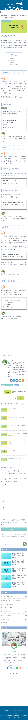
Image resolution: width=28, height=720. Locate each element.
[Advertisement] (14, 337)
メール (3, 507)
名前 (2, 501)
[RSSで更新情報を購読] (23, 380)
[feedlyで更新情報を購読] (20, 380)
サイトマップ (14, 713)
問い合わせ (7, 710)
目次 (12, 55)
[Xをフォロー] (14, 380)
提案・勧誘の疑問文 (14, 64)
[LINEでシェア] (11, 35)
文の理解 (17, 385)
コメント (4, 484)
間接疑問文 (12, 60)
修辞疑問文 (12, 62)
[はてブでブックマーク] (8, 35)
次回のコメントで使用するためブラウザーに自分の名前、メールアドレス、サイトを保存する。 (14, 522)
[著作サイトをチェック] (11, 380)
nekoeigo (11, 360)
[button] (14, 35)
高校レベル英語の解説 (7, 385)
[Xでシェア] (2, 35)
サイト (3, 513)
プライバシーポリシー (20, 710)
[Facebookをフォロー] (17, 380)
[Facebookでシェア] (5, 35)
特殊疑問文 (12, 58)
